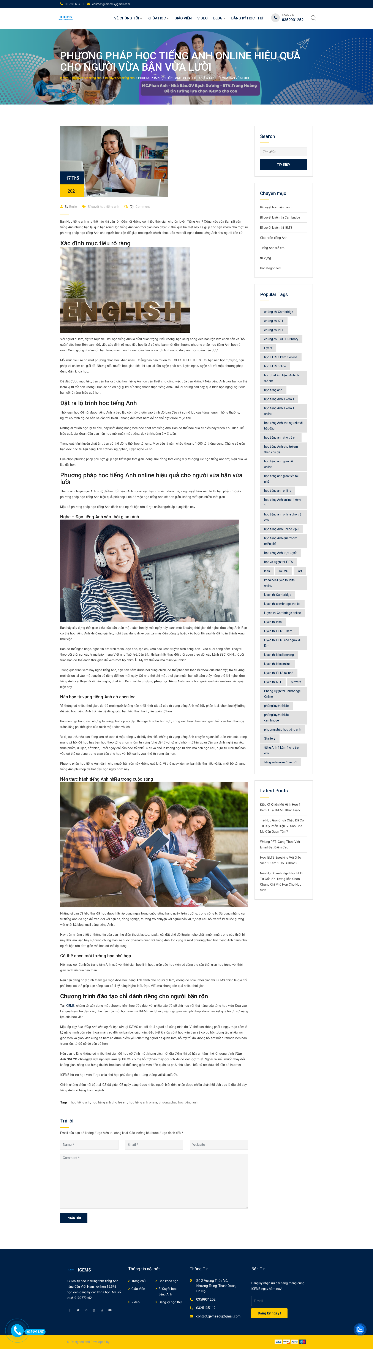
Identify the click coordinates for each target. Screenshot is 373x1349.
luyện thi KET (272, 682)
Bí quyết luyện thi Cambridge (280, 217)
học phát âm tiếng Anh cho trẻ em (282, 378)
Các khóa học (168, 1281)
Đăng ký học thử (247, 18)
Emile (73, 207)
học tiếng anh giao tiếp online (279, 464)
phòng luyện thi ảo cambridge (276, 717)
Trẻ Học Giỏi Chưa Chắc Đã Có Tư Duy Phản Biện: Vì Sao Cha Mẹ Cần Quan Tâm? (282, 826)
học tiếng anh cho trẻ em (109, 1102)
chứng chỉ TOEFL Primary (281, 339)
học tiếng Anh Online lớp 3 (281, 529)
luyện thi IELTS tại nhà (278, 673)
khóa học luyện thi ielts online (279, 582)
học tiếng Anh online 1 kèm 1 (282, 502)
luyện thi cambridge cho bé (282, 604)
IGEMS (70, 1006)
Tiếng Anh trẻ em (272, 248)
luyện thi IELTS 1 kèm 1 (279, 631)
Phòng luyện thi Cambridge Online (282, 693)
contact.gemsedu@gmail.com (111, 4)
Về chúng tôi (126, 18)
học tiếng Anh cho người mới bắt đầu (283, 425)
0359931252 (73, 4)
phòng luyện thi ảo (276, 705)
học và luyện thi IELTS (278, 562)
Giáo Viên (183, 18)
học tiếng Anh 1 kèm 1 (279, 399)
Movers (296, 682)
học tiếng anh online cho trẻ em (282, 517)
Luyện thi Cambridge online (282, 613)
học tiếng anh (80, 1102)
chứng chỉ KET (273, 321)
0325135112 (206, 1308)
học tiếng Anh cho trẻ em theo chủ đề (281, 449)
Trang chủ (138, 1281)
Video (202, 18)
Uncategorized (270, 268)
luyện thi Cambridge (277, 594)
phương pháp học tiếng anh (178, 1102)
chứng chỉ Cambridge (278, 312)
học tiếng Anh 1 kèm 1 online (279, 410)
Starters (269, 738)
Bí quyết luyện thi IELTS (276, 228)
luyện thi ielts (273, 622)
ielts (267, 571)
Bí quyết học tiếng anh (103, 207)
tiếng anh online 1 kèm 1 (280, 762)
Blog (218, 18)
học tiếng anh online (143, 1102)
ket (300, 571)
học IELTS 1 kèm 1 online (280, 357)
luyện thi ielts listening (279, 654)
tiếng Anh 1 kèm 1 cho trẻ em (281, 750)
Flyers (268, 348)
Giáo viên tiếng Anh (273, 238)
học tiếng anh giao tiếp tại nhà (281, 478)
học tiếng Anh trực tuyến (280, 553)
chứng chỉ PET (274, 330)
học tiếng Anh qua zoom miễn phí (280, 540)
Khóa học (157, 18)
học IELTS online (275, 366)
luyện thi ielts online (277, 664)
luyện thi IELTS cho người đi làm (282, 642)
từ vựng (265, 258)
